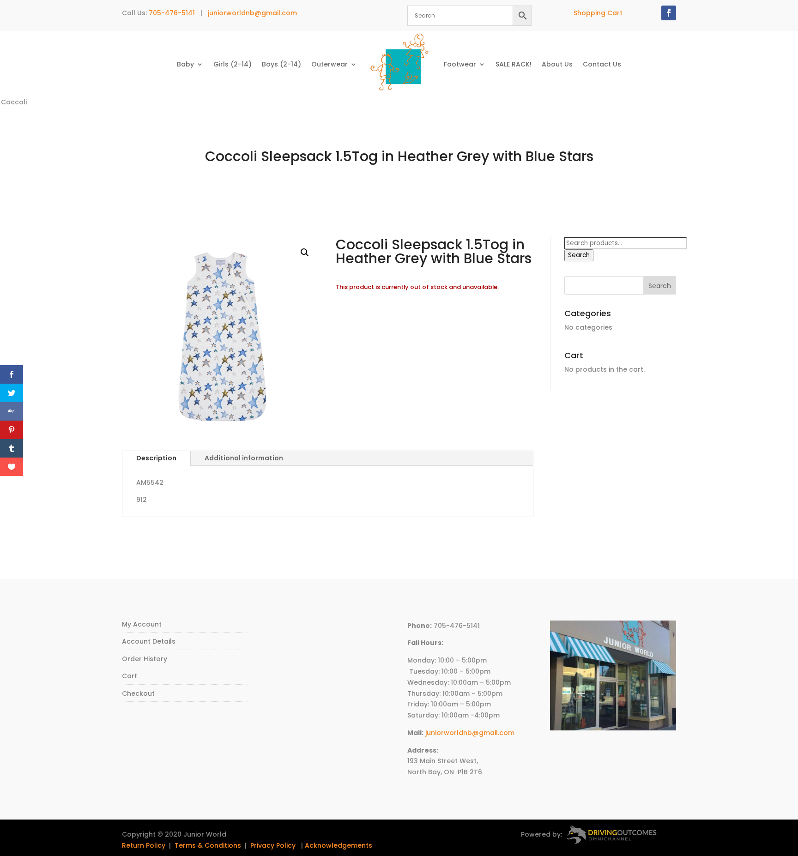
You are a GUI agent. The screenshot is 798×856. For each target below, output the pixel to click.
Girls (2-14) (232, 64)
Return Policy (143, 845)
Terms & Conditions (208, 845)
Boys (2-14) (281, 64)
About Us (557, 64)
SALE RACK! (514, 64)
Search (579, 255)
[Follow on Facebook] (668, 13)
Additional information (244, 458)
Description (156, 458)
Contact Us (602, 64)
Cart (129, 676)
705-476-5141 (172, 13)
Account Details (148, 641)
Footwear (460, 64)
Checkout (138, 693)
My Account (142, 624)
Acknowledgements (338, 845)
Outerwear (329, 64)
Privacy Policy (273, 845)
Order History (144, 658)
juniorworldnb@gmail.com (252, 13)
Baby (185, 64)
